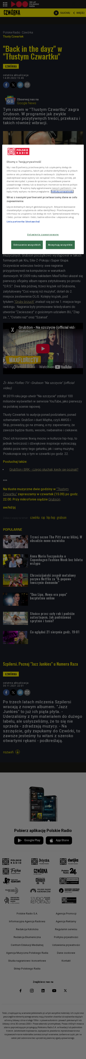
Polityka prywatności (62, 191)
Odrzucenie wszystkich (27, 245)
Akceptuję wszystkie (60, 245)
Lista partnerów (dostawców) (23, 221)
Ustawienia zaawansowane (43, 234)
